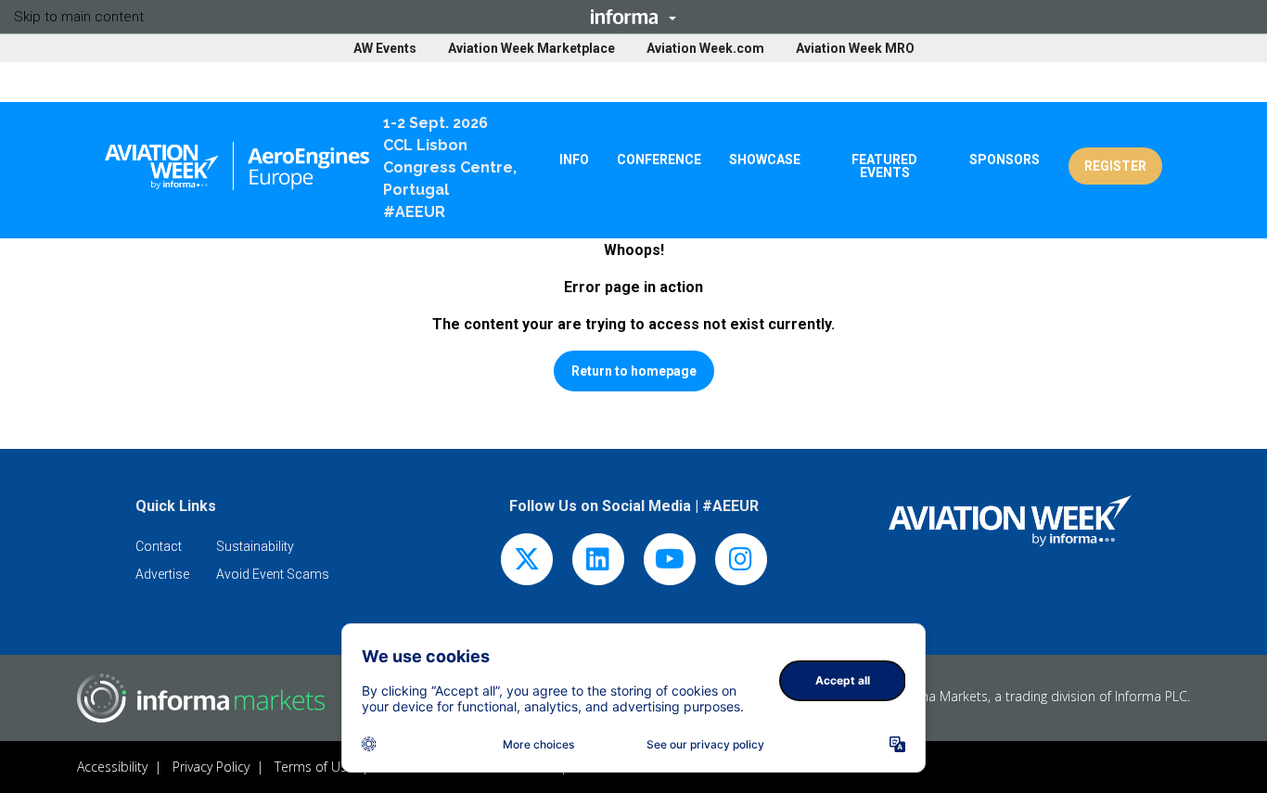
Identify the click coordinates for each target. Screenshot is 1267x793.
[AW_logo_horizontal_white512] (1011, 520)
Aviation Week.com (705, 48)
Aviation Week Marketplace (531, 48)
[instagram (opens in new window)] (741, 563)
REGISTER (1115, 166)
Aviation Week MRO (855, 48)
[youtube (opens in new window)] (669, 563)
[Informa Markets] (201, 698)
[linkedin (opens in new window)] (598, 563)
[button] (633, 16)
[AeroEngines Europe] (237, 166)
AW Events (384, 48)
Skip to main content (79, 16)
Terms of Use (314, 766)
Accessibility (112, 766)
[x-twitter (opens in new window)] (526, 563)
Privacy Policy (211, 766)
